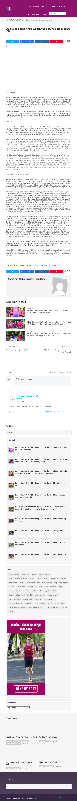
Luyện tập (16, 35)
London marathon (50, 587)
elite (38, 583)
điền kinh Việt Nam (53, 607)
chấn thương (13, 583)
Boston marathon (44, 574)
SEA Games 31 (28, 599)
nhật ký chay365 (27, 595)
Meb (40, 591)
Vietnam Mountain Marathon (18, 607)
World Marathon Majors (36, 607)
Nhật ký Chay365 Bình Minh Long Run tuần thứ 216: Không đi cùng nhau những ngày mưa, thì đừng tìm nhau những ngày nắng (41, 472)
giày (55, 583)
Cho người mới (44, 741)
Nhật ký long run (53, 595)
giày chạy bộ (63, 583)
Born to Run (25, 574)
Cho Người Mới (34, 6)
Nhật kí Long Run (14, 595)
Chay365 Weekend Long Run (18, 578)
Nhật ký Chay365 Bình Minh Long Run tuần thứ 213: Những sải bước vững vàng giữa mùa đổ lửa (40, 496)
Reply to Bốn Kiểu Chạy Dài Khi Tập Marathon (58, 411)
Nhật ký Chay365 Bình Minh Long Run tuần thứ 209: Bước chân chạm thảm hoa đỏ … (40, 544)
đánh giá (64, 607)
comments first (65, 372)
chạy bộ (32, 578)
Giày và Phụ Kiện (33, 14)
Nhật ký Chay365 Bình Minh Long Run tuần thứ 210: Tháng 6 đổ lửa (39, 531)
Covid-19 (22, 583)
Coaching (44, 14)
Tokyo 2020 (28, 603)
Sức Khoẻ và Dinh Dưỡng (57, 6)
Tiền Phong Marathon (15, 603)
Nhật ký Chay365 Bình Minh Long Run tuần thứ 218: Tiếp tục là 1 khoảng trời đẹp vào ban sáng (41, 449)
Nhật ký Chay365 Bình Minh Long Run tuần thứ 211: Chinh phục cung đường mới (40, 520)
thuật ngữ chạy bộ (49, 599)
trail (36, 603)
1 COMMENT (36, 35)
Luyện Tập (44, 6)
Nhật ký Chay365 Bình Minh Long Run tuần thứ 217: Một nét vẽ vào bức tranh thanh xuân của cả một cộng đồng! (41, 460)
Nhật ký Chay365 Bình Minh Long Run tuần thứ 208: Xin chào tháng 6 (40, 554)
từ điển (50, 603)
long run (60, 587)
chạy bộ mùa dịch (43, 578)
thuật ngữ (38, 599)
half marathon (21, 587)
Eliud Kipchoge (47, 583)
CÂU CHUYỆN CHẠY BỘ (13, 741)
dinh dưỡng (31, 583)
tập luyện (42, 603)
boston (34, 574)
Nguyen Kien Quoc (27, 35)
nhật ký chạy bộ (40, 595)
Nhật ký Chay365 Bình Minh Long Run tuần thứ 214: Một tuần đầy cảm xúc (41, 484)
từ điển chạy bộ (60, 603)
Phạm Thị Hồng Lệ (15, 599)
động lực (11, 611)
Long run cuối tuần (14, 591)
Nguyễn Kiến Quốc (51, 591)
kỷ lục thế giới (32, 587)
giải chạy (11, 587)
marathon (34, 591)
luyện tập (26, 591)
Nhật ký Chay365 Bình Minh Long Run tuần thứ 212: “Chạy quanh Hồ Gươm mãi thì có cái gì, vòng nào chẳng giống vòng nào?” (40, 508)
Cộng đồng (25, 741)
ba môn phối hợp (14, 574)
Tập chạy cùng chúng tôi (13, 743)
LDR (40, 587)
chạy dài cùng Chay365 (58, 578)
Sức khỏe (17, 768)
